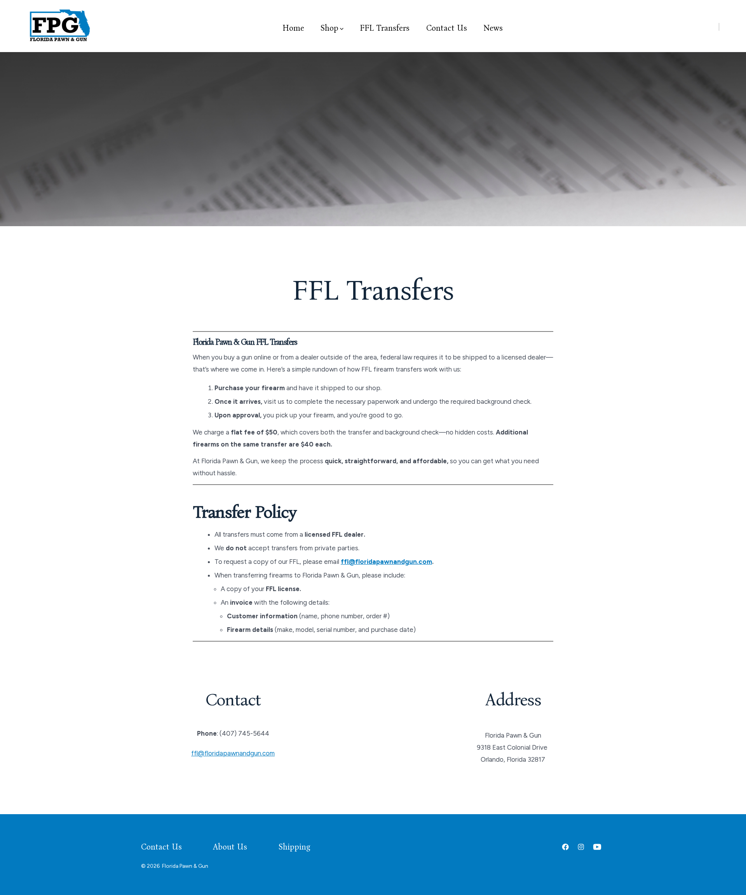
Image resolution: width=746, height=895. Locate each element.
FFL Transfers (385, 28)
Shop (329, 28)
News (493, 28)
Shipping (294, 847)
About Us (230, 847)
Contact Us (446, 28)
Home (293, 28)
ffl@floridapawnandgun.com (386, 561)
